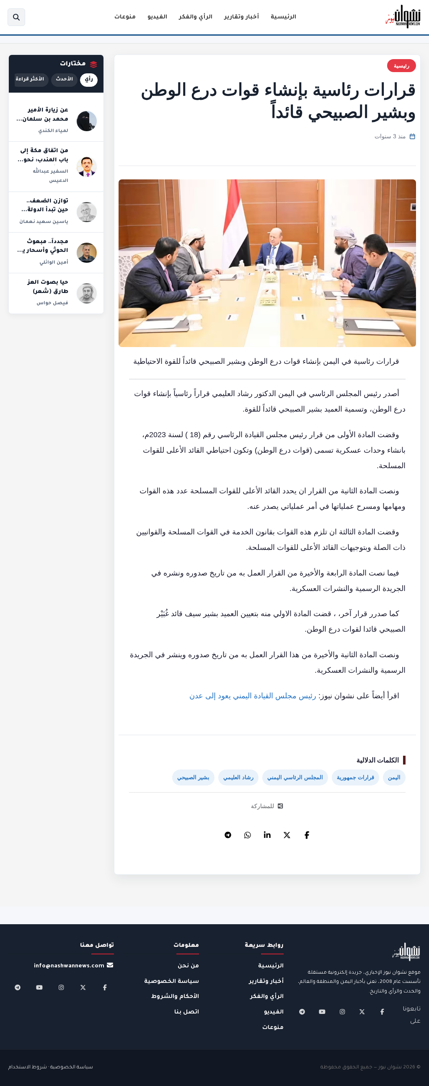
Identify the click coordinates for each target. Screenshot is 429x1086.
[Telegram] (228, 833)
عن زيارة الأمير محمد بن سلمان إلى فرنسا (45, 120)
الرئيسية (283, 17)
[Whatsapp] (248, 833)
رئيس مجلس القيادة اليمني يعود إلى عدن (252, 696)
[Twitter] (287, 833)
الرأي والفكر (195, 17)
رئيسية (401, 65)
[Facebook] (307, 833)
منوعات (125, 17)
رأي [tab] (89, 80)
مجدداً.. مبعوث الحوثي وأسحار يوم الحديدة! (42, 251)
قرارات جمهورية (355, 777)
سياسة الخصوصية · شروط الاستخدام (50, 1067)
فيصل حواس (52, 303)
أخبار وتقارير (241, 17)
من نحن (188, 966)
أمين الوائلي (53, 262)
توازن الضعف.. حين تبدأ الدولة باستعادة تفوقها (44, 211)
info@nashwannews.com (69, 966)
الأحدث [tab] (64, 80)
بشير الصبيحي (193, 777)
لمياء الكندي (53, 131)
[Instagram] (342, 1012)
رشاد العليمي (238, 777)
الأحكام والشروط (175, 997)
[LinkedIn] (267, 833)
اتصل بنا (186, 1012)
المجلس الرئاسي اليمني (295, 777)
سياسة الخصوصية (171, 982)
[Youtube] (322, 1012)
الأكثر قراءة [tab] (30, 80)
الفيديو (157, 17)
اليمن (394, 777)
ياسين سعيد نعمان (43, 222)
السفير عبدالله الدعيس (50, 176)
